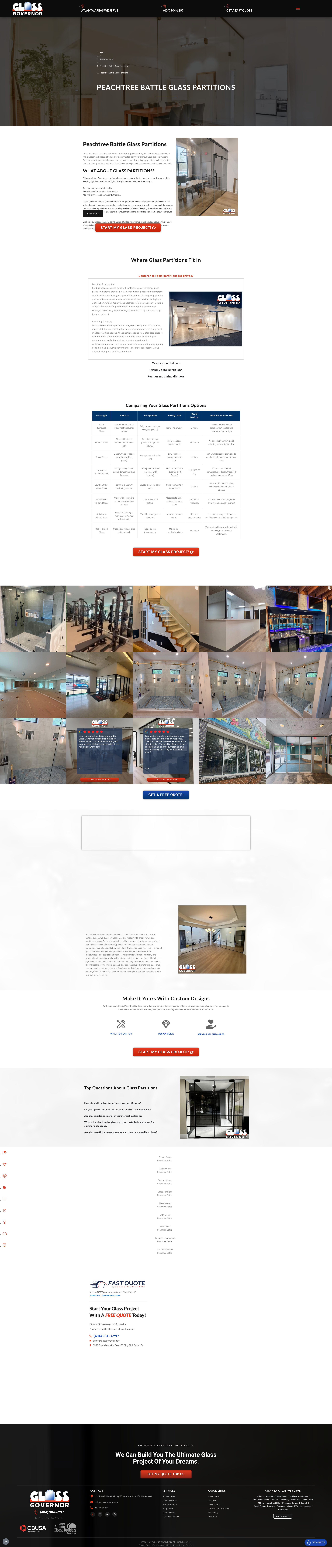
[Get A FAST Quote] (239, 9)
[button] (298, 9)
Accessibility (178, 1545)
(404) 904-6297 (52, 1512)
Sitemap (189, 1545)
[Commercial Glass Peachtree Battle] (166, 1202)
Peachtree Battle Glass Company (114, 66)
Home (102, 52)
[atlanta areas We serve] (100, 9)
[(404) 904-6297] (173, 9)
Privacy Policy (145, 1545)
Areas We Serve (106, 59)
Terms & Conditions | (163, 1545)
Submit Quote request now (104, 1295)
